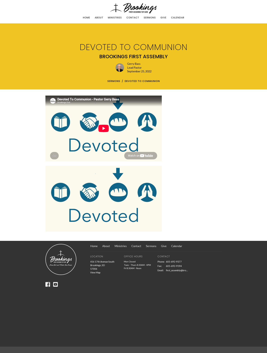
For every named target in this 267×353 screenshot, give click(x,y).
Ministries (115, 17)
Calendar (177, 17)
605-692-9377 (174, 261)
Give (163, 17)
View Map (95, 272)
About (99, 17)
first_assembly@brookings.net (177, 270)
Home (86, 17)
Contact (132, 17)
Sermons (150, 17)
